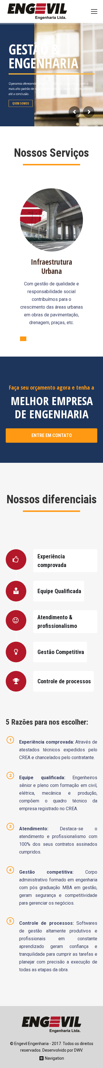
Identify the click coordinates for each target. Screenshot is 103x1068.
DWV (78, 1050)
